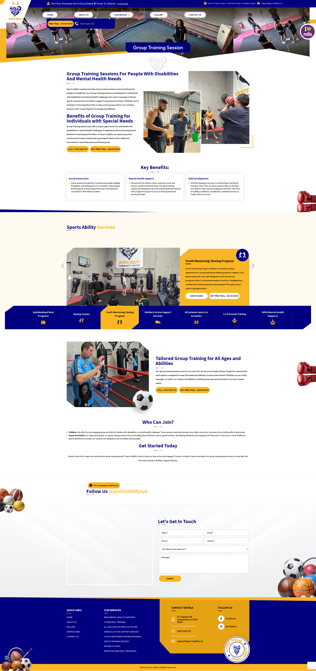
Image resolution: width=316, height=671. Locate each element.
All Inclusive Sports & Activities (121, 627)
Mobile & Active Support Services (121, 631)
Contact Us (195, 15)
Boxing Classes (112, 646)
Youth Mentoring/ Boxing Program (122, 636)
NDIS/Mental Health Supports (119, 617)
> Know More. (122, 3)
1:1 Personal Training (115, 622)
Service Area (73, 631)
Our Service (120, 15)
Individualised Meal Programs (120, 651)
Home (50, 15)
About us (84, 15)
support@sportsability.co (271, 3)
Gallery (158, 15)
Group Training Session (116, 641)
